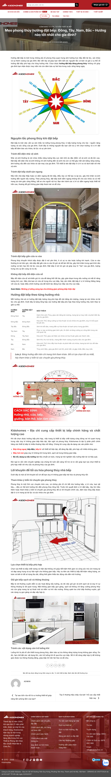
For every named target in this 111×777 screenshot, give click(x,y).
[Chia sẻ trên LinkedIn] (63, 665)
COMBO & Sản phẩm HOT (32, 12)
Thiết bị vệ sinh (82, 12)
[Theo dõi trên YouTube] (41, 760)
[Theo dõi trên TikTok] (30, 760)
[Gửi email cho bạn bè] (55, 665)
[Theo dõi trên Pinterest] (34, 760)
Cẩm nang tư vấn (46, 27)
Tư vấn (44, 16)
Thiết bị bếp (98, 12)
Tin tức (66, 16)
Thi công (55, 16)
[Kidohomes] (12, 5)
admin (65, 42)
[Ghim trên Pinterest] (59, 665)
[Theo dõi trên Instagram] (27, 760)
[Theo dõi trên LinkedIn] (37, 760)
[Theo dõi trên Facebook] (24, 760)
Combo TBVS (68, 12)
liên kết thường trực (81, 673)
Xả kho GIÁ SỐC (14, 12)
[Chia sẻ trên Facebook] (48, 665)
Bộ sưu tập (55, 12)
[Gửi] (77, 5)
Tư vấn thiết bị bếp (63, 27)
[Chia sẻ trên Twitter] (51, 665)
